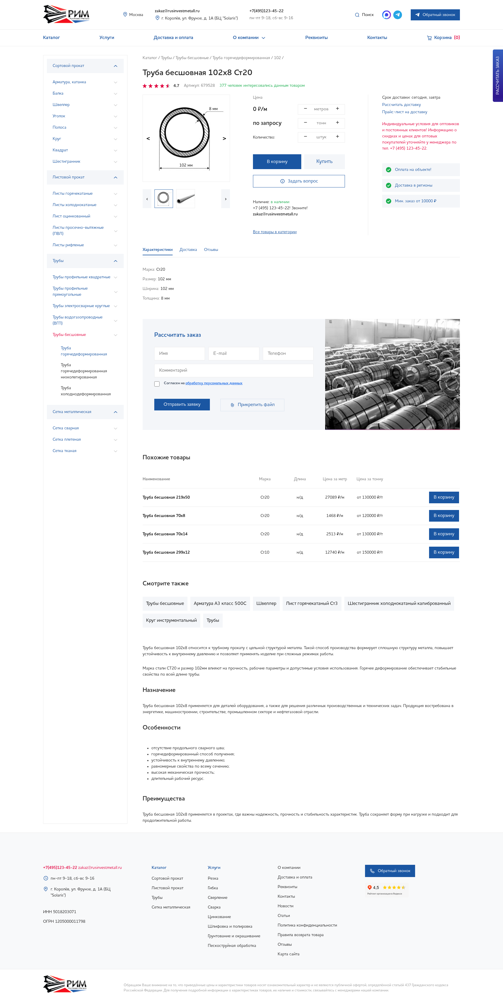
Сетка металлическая (171, 907)
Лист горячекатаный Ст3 (312, 603)
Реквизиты (316, 38)
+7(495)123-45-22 (266, 11)
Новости (285, 906)
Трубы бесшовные (192, 58)
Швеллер (266, 603)
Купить (324, 161)
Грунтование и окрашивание (234, 936)
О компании (245, 38)
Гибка (213, 888)
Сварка (214, 907)
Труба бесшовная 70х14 (165, 534)
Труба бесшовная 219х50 (166, 497)
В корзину (277, 162)
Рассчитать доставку (401, 105)
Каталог (51, 38)
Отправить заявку (182, 404)
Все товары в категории (275, 232)
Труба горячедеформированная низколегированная (84, 371)
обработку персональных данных (213, 383)
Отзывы (285, 945)
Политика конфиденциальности (307, 925)
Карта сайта (289, 954)
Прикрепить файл (256, 405)
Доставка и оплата (173, 38)
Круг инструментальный (171, 620)
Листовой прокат (167, 888)
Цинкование (219, 917)
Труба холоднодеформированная (86, 391)
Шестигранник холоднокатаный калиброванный (399, 603)
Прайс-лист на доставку (404, 112)
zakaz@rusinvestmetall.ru (177, 11)
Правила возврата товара (301, 935)
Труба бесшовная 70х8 (164, 516)
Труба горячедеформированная (84, 351)
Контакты (377, 38)
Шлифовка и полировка (230, 926)
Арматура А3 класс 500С (220, 603)
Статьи (284, 916)
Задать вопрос (303, 181)
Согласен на (203, 383)
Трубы (166, 58)
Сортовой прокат (167, 878)
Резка (213, 878)
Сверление (217, 898)
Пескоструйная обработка (232, 946)
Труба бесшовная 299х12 (166, 552)
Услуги (107, 38)
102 (277, 58)
